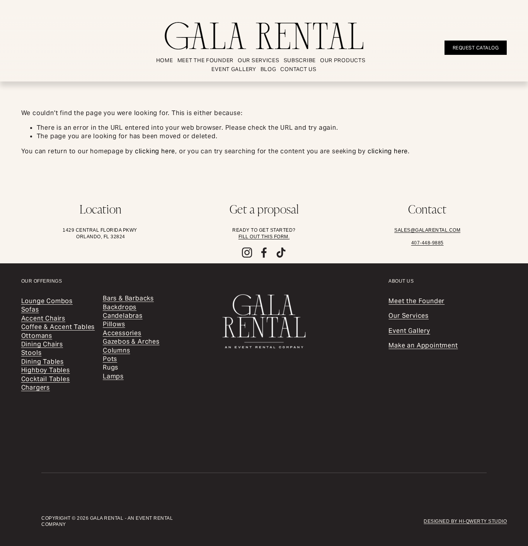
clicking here (155, 151)
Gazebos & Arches (131, 341)
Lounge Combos (47, 301)
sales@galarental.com (427, 230)
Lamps (113, 376)
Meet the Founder (205, 60)
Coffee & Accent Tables (58, 327)
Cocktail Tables (45, 379)
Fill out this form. (264, 236)
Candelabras (123, 316)
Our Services (258, 60)
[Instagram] (247, 252)
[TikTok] (281, 252)
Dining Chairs (42, 344)
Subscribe (300, 60)
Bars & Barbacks (128, 298)
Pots (110, 359)
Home (164, 60)
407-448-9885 (427, 243)
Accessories (122, 333)
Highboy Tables (45, 370)
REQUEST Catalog (476, 48)
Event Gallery (233, 69)
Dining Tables (42, 362)
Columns (116, 350)
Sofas (30, 309)
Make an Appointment (423, 345)
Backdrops (119, 307)
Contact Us (298, 69)
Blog (268, 69)
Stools (31, 353)
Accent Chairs (43, 318)
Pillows (114, 324)
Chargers (35, 387)
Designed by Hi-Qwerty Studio (465, 521)
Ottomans (36, 336)
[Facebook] (264, 252)
